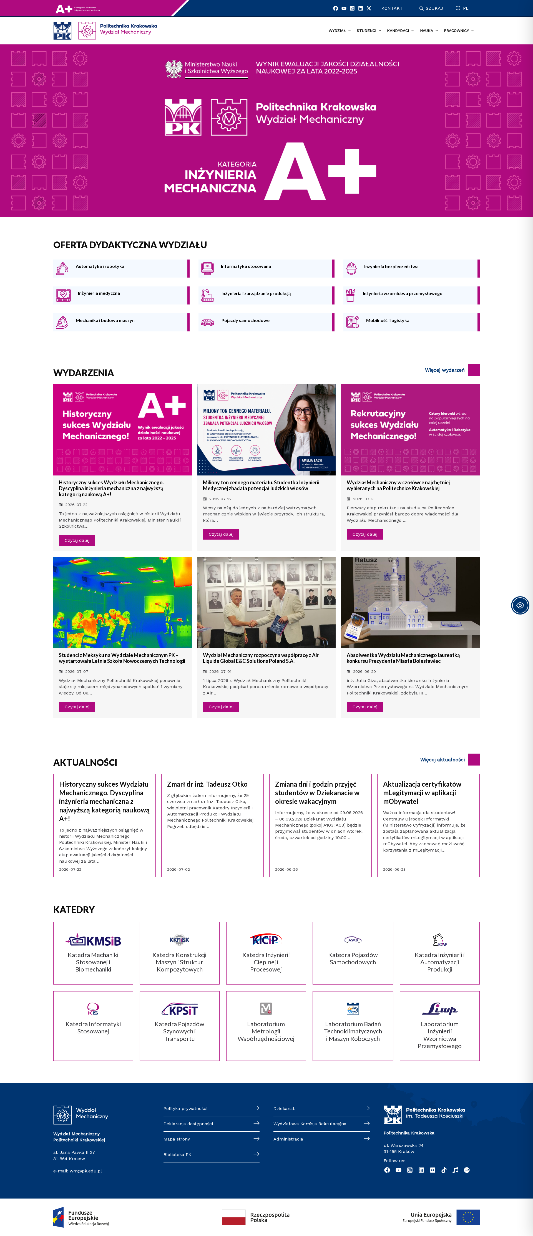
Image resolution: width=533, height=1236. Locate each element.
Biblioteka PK (178, 1154)
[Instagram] (352, 8)
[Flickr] (432, 1170)
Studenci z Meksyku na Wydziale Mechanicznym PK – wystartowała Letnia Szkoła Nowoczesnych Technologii (122, 658)
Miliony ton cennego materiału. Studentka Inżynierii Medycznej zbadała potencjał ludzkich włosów (261, 485)
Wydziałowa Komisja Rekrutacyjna (309, 1123)
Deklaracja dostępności (188, 1123)
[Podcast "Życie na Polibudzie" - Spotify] (466, 1170)
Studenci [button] (366, 30)
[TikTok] (444, 1170)
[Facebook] (335, 8)
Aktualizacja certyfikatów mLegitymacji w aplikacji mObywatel (422, 792)
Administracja (288, 1139)
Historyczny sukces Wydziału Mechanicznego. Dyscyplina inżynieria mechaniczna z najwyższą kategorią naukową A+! (111, 488)
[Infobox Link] (120, 269)
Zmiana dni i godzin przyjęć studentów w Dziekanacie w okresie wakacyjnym (317, 792)
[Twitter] (368, 8)
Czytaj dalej (77, 540)
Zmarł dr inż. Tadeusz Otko (207, 784)
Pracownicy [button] (456, 30)
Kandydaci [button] (398, 30)
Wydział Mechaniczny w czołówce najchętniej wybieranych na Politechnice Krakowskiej (398, 485)
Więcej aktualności (442, 759)
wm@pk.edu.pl (86, 1171)
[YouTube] (343, 8)
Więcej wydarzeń (445, 370)
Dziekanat (284, 1108)
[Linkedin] (360, 8)
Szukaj (434, 8)
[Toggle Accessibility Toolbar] (520, 605)
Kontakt (392, 8)
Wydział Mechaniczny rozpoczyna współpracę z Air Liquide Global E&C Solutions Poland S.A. (261, 658)
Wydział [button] (337, 30)
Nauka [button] (426, 30)
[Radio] (455, 1170)
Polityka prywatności (185, 1108)
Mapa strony (177, 1139)
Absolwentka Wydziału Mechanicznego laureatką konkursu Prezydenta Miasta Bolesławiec (403, 658)
